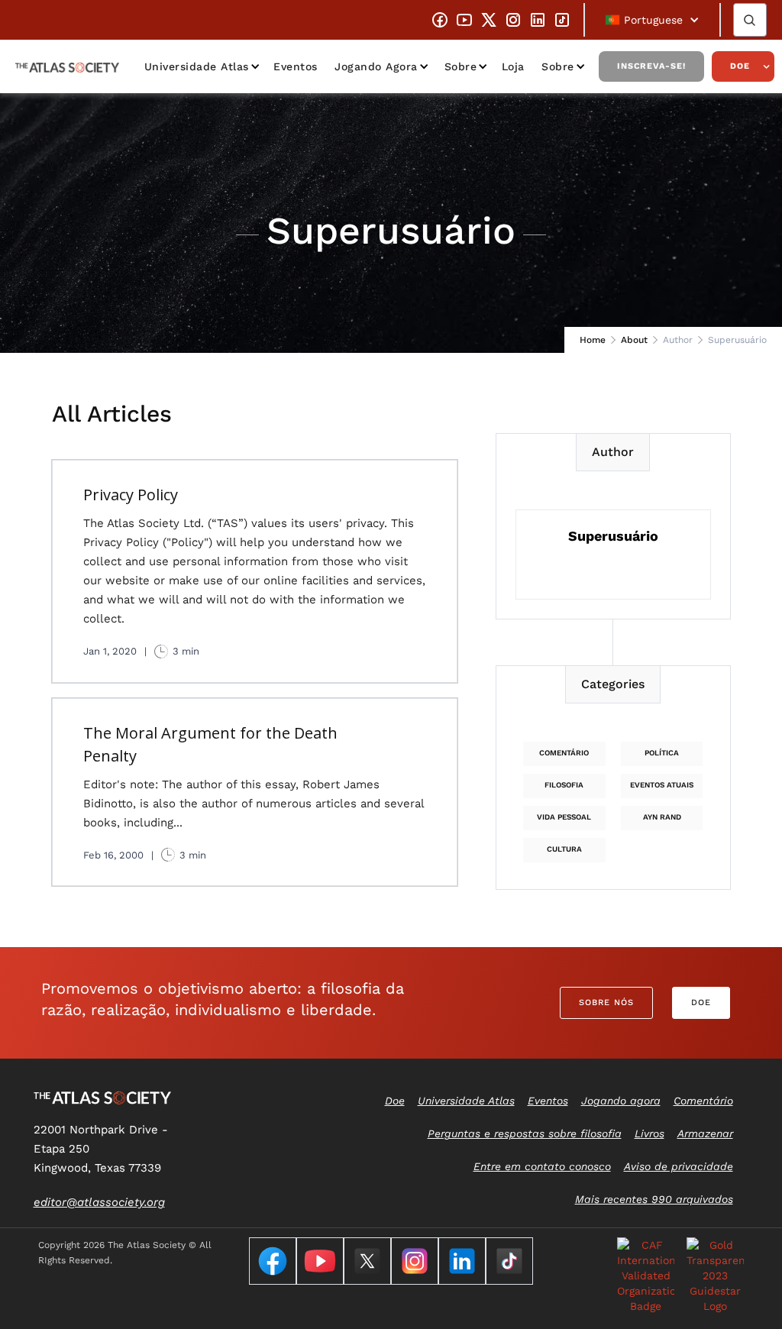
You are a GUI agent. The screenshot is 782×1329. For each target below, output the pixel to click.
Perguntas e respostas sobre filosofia (525, 1133)
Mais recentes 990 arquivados (654, 1199)
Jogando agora (376, 66)
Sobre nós (606, 1002)
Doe (740, 66)
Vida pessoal (564, 817)
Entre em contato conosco (542, 1166)
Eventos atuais (661, 785)
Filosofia (563, 785)
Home (593, 340)
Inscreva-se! (651, 66)
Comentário (564, 753)
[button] (652, 19)
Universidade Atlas (196, 66)
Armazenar (705, 1133)
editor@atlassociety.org (99, 1202)
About (634, 340)
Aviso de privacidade (678, 1166)
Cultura (564, 849)
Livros (649, 1133)
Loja (513, 66)
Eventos (295, 66)
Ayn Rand (662, 817)
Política (662, 753)
